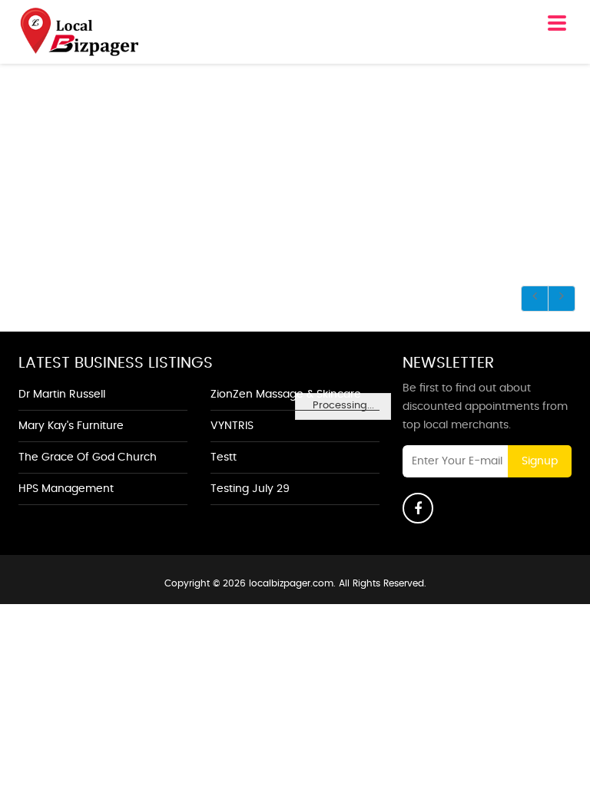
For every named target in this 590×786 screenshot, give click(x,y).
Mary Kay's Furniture (71, 426)
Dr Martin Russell (61, 394)
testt (223, 457)
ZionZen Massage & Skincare (285, 394)
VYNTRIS (232, 426)
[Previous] (535, 299)
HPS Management (66, 489)
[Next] (561, 299)
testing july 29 (250, 489)
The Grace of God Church (87, 457)
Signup (540, 461)
